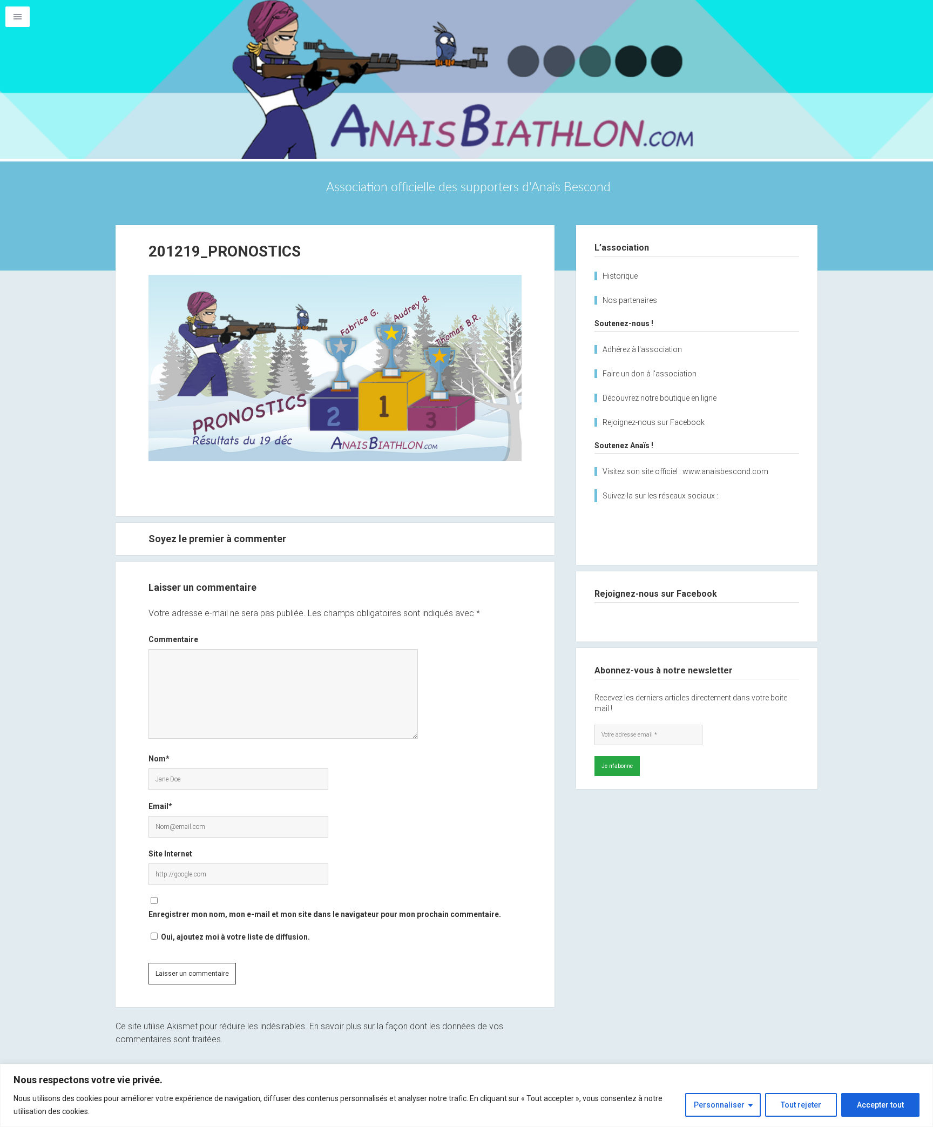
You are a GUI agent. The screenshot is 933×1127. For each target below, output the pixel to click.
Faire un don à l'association (650, 373)
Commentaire (173, 639)
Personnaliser (719, 1105)
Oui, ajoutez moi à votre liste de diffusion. (234, 937)
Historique (620, 276)
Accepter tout (880, 1105)
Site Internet (170, 853)
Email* (160, 806)
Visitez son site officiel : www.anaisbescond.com (685, 471)
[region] (466, 1095)
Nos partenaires (630, 300)
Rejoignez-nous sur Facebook (654, 422)
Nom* (159, 758)
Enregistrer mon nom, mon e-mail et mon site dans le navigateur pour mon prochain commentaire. (324, 914)
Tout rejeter (801, 1105)
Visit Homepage (466, 79)
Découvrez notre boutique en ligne (659, 398)
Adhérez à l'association (642, 349)
